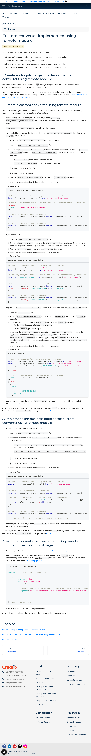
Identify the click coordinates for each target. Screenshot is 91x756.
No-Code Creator (43, 718)
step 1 (48, 411)
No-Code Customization (46, 678)
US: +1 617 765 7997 (14, 672)
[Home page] (3, 14)
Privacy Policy (22, 754)
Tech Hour (71, 676)
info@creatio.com (14, 683)
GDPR (33, 754)
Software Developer (44, 722)
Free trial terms (7, 754)
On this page (10, 29)
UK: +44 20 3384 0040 (16, 675)
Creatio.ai (39, 683)
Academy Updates (74, 718)
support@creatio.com (16, 686)
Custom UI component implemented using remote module (24, 629)
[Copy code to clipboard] (86, 196)
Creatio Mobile (42, 705)
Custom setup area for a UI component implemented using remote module (31, 634)
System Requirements (76, 735)
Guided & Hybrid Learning (77, 684)
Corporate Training (74, 680)
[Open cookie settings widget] (4, 752)
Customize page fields (34, 560)
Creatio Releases (74, 722)
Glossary (70, 730)
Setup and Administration (46, 701)
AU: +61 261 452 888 (15, 679)
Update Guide (72, 726)
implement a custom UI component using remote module (57, 551)
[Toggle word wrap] (81, 196)
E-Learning (71, 671)
